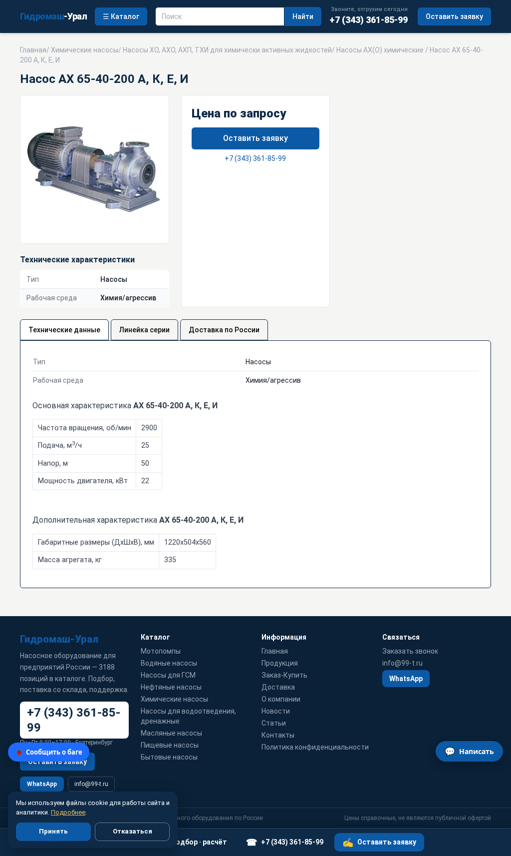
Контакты (277, 735)
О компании (280, 699)
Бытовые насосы (169, 757)
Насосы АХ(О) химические (380, 50)
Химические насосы (84, 50)
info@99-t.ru (91, 784)
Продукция (279, 663)
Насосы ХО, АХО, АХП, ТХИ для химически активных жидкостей (227, 50)
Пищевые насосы (170, 745)
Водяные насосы (169, 663)
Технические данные (64, 330)
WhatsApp (42, 784)
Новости (275, 711)
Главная (33, 50)
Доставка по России (224, 330)
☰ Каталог (121, 16)
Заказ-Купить (284, 675)
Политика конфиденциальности (315, 747)
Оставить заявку (454, 16)
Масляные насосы (171, 733)
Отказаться (132, 831)
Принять (53, 831)
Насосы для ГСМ (168, 675)
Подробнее (68, 812)
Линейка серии (144, 330)
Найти (302, 16)
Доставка (278, 687)
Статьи (273, 723)
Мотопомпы (161, 651)
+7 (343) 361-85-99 (255, 158)
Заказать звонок (410, 651)
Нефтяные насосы (171, 687)
